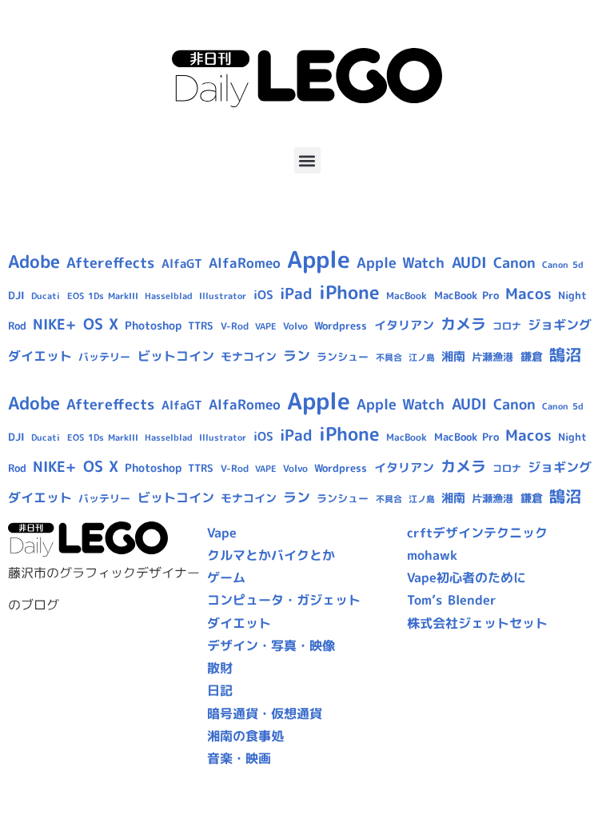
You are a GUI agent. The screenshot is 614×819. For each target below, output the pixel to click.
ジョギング (560, 325)
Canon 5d (563, 264)
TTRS (200, 325)
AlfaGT (181, 263)
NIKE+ (54, 324)
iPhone (349, 292)
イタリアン (404, 325)
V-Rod (235, 326)
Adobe (34, 262)
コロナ (506, 326)
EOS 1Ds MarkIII (102, 296)
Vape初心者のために (466, 577)
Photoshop (153, 326)
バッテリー (104, 357)
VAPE (266, 326)
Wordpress (340, 325)
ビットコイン (176, 356)
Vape (222, 532)
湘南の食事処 (245, 736)
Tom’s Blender (451, 600)
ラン (296, 355)
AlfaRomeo (245, 263)
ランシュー (343, 357)
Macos (528, 293)
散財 (220, 668)
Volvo (295, 326)
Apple (318, 258)
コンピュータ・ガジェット (284, 600)
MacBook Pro (466, 295)
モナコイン (249, 356)
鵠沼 (565, 355)
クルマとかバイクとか (271, 555)
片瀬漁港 (492, 357)
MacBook (406, 295)
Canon (514, 263)
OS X (100, 324)
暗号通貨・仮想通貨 (264, 713)
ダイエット (40, 356)
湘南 (453, 356)
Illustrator (222, 296)
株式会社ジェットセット (477, 623)
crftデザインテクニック (477, 532)
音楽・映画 (239, 758)
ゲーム (226, 577)
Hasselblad (169, 296)
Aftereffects (110, 262)
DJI (16, 295)
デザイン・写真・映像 (271, 645)
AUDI (469, 262)
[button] (307, 160)
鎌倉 (531, 357)
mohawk (432, 555)
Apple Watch (401, 263)
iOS (263, 294)
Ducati (45, 296)
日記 (220, 690)
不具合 (389, 357)
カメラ (463, 324)
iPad (296, 293)
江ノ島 (422, 357)
